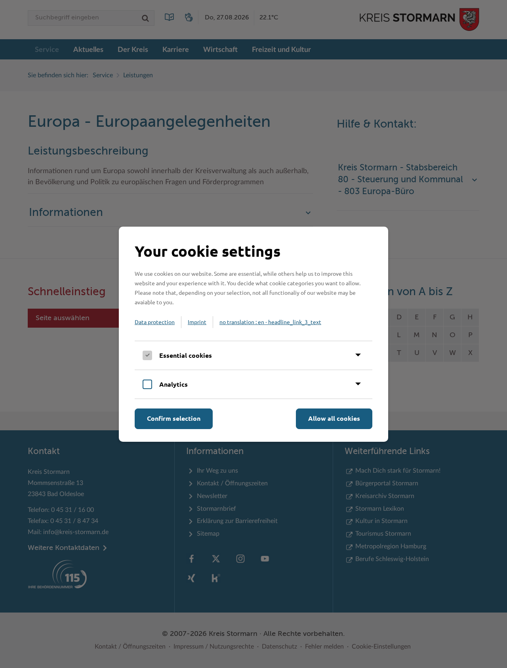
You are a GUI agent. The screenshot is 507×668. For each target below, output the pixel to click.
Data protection (155, 321)
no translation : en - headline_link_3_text (270, 321)
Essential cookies (185, 355)
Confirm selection (173, 418)
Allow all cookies (334, 418)
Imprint (197, 321)
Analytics (173, 384)
